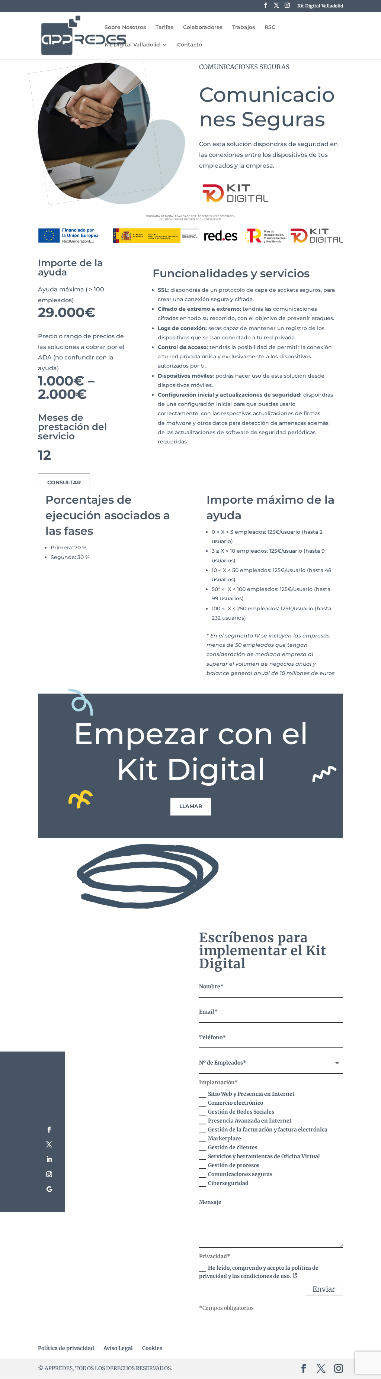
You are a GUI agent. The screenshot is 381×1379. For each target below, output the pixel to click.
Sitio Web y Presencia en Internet (251, 1094)
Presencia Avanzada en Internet (250, 1120)
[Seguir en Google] (49, 1189)
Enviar (324, 1289)
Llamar (190, 806)
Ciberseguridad (228, 1183)
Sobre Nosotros (125, 27)
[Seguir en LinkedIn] (49, 1159)
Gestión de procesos (233, 1165)
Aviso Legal (118, 1348)
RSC (270, 27)
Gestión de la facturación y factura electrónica (267, 1129)
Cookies (152, 1348)
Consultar (64, 482)
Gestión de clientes (232, 1147)
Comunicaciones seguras (240, 1174)
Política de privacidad (66, 1348)
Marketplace (224, 1138)
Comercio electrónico (235, 1102)
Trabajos (243, 27)
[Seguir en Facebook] (49, 1130)
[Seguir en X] (49, 1144)
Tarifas (164, 27)
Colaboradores (202, 27)
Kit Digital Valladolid (320, 6)
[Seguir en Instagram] (49, 1174)
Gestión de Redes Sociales (241, 1111)
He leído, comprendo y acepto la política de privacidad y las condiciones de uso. (258, 1272)
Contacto (189, 45)
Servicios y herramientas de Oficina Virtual (264, 1156)
